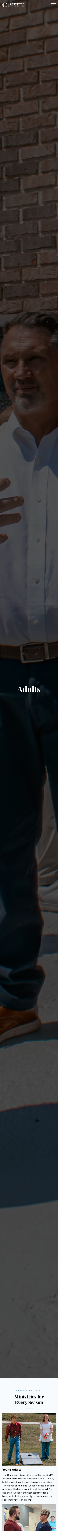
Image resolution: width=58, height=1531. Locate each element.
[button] (53, 4)
